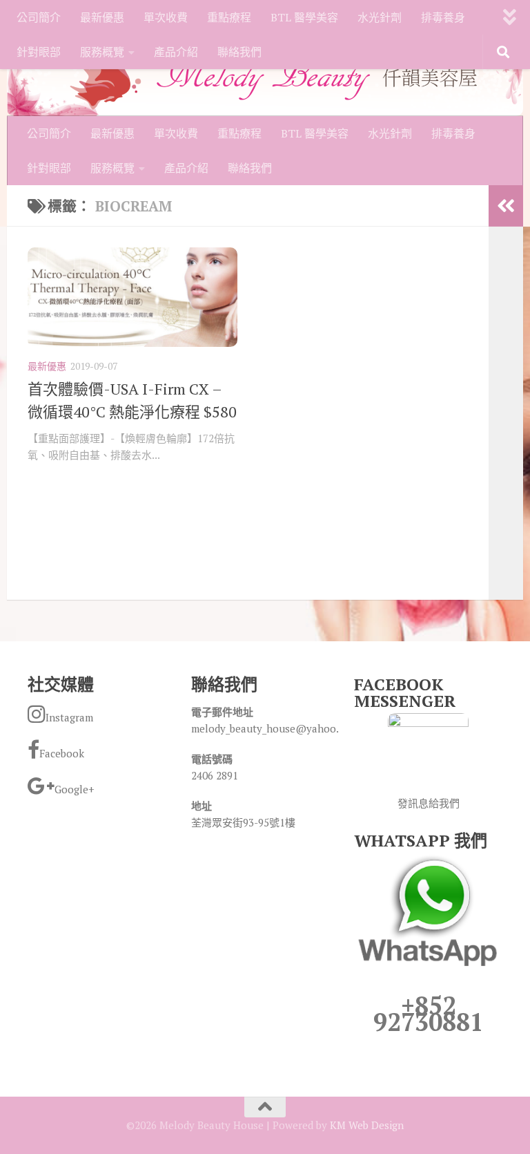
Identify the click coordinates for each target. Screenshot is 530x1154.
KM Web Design (367, 1125)
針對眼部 (39, 51)
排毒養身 (443, 17)
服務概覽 (102, 51)
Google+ (75, 789)
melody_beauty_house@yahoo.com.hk (282, 728)
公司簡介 (39, 17)
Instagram (69, 717)
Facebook (61, 753)
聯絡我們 (239, 51)
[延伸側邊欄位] (506, 206)
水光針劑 (379, 17)
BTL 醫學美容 (304, 17)
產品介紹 (176, 51)
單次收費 (166, 17)
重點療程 (229, 17)
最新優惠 (102, 17)
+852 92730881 (428, 1013)
